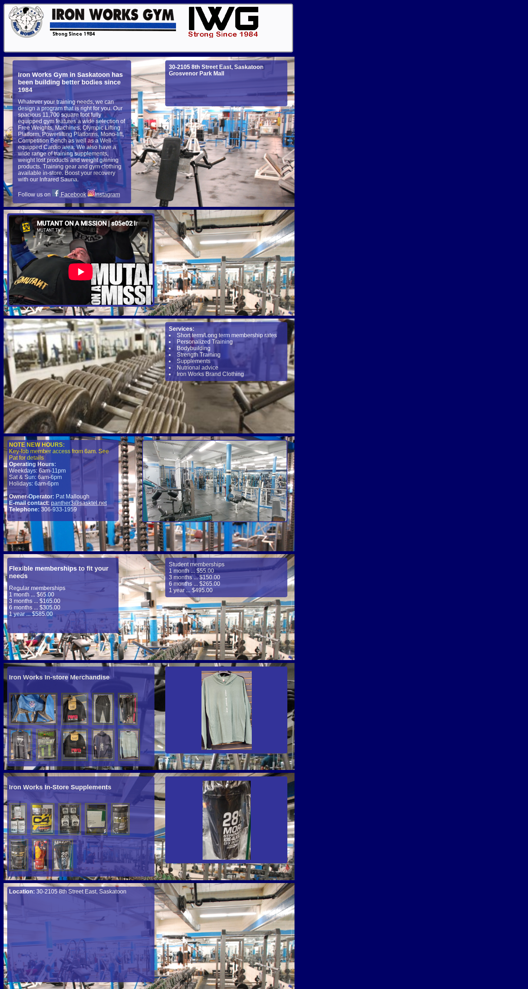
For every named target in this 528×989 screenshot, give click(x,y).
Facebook (72, 194)
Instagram (107, 194)
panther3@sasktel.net (79, 503)
